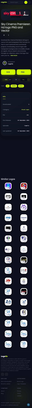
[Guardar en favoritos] (27, 13)
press (21, 86)
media (14, 86)
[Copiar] (28, 79)
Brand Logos (25, 109)
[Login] (29, 2)
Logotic (7, 402)
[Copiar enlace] (22, 13)
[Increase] (19, 79)
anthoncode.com (14, 405)
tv (7, 86)
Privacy (19, 391)
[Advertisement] (16, 158)
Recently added (5, 384)
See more (14, 55)
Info (4, 97)
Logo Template (21, 384)
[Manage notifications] (28, 404)
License (19, 396)
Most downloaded (6, 381)
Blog (2, 393)
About (3, 391)
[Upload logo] (25, 2)
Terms (19, 393)
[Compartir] (17, 13)
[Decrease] (13, 79)
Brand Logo (20, 381)
